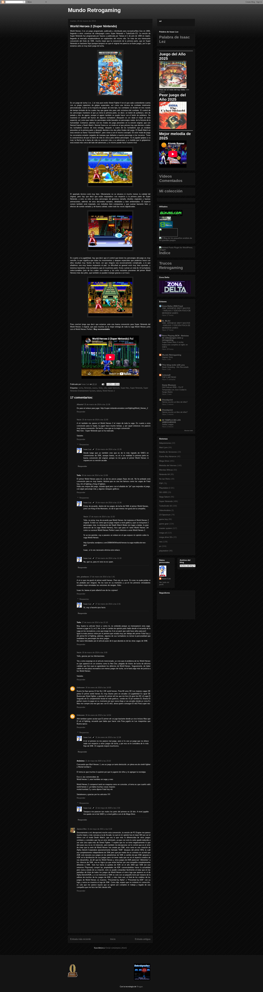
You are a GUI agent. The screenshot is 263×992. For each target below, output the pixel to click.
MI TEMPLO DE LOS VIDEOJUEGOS (171, 421)
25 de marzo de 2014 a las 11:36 (97, 404)
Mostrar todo (188, 430)
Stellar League (167, 424)
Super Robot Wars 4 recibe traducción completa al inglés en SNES (175, 344)
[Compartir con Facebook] (115, 384)
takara (99, 391)
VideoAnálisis (165, 510)
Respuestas (84, 445)
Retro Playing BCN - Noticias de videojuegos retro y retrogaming (175, 337)
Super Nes (125, 388)
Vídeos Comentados (170, 178)
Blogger (140, 987)
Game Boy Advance (167, 456)
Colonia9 (166, 375)
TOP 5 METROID (169, 377)
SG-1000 (163, 492)
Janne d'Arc (82, 829)
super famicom (114, 388)
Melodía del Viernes (167, 465)
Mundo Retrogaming (94, 10)
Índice (164, 253)
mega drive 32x (166, 537)
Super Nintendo (136, 388)
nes (160, 542)
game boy (163, 519)
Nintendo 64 (164, 474)
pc (160, 546)
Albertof (80, 404)
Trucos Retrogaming (171, 265)
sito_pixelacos (83, 577)
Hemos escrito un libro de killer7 (175, 402)
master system (165, 528)
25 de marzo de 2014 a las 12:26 (108, 449)
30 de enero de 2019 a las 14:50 (98, 688)
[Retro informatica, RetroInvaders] (142, 980)
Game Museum (169, 385)
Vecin (79, 420)
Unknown (81, 688)
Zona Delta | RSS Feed (172, 306)
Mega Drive (164, 461)
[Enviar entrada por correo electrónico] (103, 384)
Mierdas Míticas (166, 470)
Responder (81, 412)
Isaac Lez (87, 449)
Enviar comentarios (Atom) (116, 948)
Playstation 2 (164, 488)
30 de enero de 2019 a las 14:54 (98, 715)
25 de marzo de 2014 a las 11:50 (95, 420)
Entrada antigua (142, 939)
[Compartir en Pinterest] (118, 384)
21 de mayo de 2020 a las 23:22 (98, 761)
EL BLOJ (166, 321)
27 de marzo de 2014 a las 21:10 (95, 622)
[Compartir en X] (113, 384)
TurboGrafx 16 (165, 506)
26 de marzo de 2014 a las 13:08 (95, 475)
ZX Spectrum (165, 515)
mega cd (163, 533)
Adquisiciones (165, 443)
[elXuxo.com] (170, 215)
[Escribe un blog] (110, 384)
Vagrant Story (167, 357)
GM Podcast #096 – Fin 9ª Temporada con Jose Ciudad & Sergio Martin (174, 389)
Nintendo (87, 388)
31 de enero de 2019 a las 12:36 (108, 737)
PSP (161, 483)
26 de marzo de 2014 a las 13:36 (108, 503)
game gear (164, 524)
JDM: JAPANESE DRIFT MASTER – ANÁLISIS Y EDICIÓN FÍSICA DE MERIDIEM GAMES (176, 310)
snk (105, 388)
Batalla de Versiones (168, 452)
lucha (81, 388)
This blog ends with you (173, 365)
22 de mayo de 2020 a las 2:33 (107, 808)
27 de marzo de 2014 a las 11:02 (102, 517)
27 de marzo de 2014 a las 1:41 (102, 577)
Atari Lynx (163, 447)
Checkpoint (167, 400)
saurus (95, 388)
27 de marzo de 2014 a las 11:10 (108, 558)
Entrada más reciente (80, 939)
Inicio (112, 939)
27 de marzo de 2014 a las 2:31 (108, 604)
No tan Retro (164, 479)
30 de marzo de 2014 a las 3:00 (94, 652)
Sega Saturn (164, 497)
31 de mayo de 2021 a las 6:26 (100, 829)
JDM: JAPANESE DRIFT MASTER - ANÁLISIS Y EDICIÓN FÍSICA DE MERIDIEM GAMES (176, 325)
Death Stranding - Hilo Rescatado (175, 367)
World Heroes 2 (109, 391)
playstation (163, 551)
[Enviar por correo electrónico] (107, 384)
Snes (101, 388)
